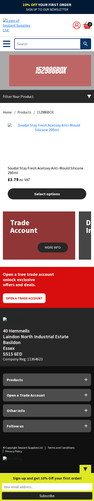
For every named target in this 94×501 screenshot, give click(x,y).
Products (24, 112)
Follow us (15, 426)
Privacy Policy (13, 451)
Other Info (16, 410)
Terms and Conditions (60, 447)
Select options (47, 193)
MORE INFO (53, 247)
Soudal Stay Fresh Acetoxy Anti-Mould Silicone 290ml (45, 170)
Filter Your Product (18, 96)
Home (7, 112)
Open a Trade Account (24, 298)
